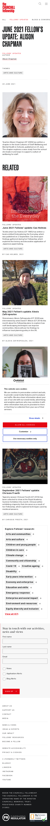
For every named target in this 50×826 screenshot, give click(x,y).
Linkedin (6, 767)
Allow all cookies (25, 425)
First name (7, 637)
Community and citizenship (21, 561)
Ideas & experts (10, 729)
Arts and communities (18, 534)
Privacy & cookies (12, 752)
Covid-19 (11, 566)
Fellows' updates (19, 19)
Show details (34, 418)
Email (5, 657)
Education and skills (17, 587)
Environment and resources (21, 603)
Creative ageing (31, 566)
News (9, 668)
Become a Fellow (11, 741)
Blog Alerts (11, 679)
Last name (7, 647)
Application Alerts (14, 674)
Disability (11, 571)
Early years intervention (19, 577)
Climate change (14, 555)
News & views (9, 725)
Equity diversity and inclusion (22, 609)
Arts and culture (13, 73)
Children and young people (21, 545)
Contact (6, 714)
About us (7, 706)
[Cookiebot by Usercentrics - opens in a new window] (13, 381)
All (4, 19)
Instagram (7, 771)
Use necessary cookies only (25, 439)
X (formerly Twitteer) (14, 759)
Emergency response (18, 593)
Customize (23, 431)
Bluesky (6, 763)
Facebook (7, 775)
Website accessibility (14, 748)
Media (5, 718)
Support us (8, 710)
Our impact (8, 733)
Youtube (6, 779)
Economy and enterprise (19, 582)
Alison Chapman (9, 59)
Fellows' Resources (13, 737)
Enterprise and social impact (22, 598)
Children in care (15, 550)
